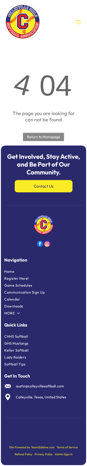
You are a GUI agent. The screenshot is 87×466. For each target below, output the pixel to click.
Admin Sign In (63, 454)
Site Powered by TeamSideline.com (31, 447)
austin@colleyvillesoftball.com (40, 386)
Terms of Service (67, 447)
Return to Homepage (43, 137)
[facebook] (40, 244)
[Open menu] (78, 22)
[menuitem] (30, 271)
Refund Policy (23, 454)
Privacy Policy (44, 454)
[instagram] (47, 244)
